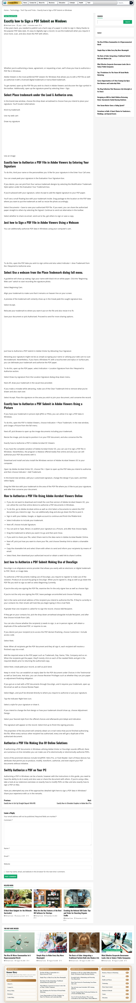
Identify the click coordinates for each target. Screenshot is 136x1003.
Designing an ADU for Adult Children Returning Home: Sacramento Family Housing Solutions (112, 98)
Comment (8, 820)
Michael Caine (10, 25)
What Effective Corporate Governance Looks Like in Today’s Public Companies (116, 956)
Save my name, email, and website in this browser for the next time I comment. (35, 872)
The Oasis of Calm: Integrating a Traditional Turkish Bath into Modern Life (84, 956)
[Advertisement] (47, 52)
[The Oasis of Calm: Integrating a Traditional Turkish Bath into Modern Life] (84, 942)
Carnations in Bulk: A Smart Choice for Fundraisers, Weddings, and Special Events (114, 112)
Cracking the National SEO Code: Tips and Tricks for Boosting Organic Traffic (77, 913)
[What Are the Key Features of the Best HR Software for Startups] (48, 898)
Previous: (19, 801)
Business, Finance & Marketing (113, 950)
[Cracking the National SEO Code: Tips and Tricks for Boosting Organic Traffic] (77, 898)
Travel (73, 950)
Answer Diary (13, 3)
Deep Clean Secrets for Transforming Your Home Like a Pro (83, 983)
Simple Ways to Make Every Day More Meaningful (113, 50)
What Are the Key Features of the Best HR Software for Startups (47, 911)
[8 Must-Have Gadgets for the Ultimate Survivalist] (18, 898)
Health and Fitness (107, 980)
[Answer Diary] (5, 3)
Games (104, 994)
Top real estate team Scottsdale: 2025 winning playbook (82, 988)
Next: (74, 801)
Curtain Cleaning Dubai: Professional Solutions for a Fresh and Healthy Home (84, 992)
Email (6, 856)
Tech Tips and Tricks (11, 16)
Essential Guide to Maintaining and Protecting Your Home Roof (83, 978)
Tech (88, 2)
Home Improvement (107, 987)
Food (103, 976)
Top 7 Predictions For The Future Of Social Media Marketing (52, 991)
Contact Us (33, 2)
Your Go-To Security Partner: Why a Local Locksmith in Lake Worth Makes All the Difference (84, 997)
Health (81, 2)
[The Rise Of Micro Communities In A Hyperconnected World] (19, 942)
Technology (105, 983)
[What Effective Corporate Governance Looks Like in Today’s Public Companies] (117, 942)
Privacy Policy (10, 990)
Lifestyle (72, 2)
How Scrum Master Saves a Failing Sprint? (110, 105)
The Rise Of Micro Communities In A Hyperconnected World (17, 956)
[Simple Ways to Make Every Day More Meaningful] (52, 942)
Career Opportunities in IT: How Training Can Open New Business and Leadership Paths (113, 81)
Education (62, 2)
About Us (42, 2)
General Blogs (10, 950)
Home (25, 2)
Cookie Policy (10, 997)
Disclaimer (10, 994)
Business (52, 2)
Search (100, 16)
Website (7, 864)
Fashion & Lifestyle (107, 990)
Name (7, 848)
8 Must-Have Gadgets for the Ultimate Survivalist (18, 911)
